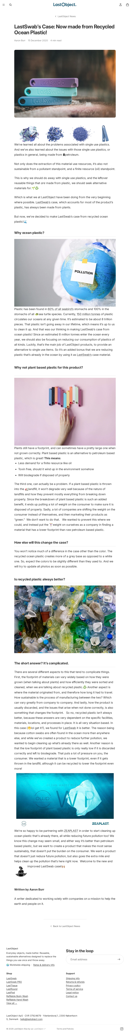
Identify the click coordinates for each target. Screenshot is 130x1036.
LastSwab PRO (14, 981)
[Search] (10, 4)
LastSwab (11, 978)
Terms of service (74, 989)
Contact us (71, 996)
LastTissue (11, 985)
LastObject (18, 1029)
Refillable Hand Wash (17, 999)
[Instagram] (122, 1029)
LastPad (10, 992)
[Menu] (3, 4)
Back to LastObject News (66, 926)
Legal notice (72, 992)
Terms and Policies (65, 1029)
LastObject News (67, 16)
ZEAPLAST (71, 830)
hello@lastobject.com (31, 1019)
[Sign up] (119, 959)
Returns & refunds (75, 981)
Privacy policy (73, 985)
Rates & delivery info (44, 964)
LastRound (11, 989)
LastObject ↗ (40, 1029)
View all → (11, 1003)
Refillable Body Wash (17, 996)
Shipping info (73, 978)
